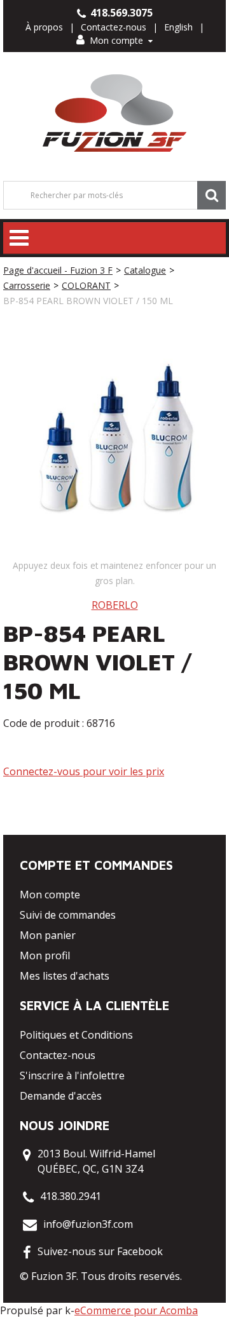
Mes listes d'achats (64, 976)
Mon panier (48, 935)
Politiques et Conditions (76, 1035)
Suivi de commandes (68, 915)
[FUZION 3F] (115, 113)
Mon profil (45, 955)
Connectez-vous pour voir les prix (83, 771)
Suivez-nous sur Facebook (100, 1251)
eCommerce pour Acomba (136, 1310)
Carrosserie (26, 285)
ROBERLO (115, 605)
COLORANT (86, 285)
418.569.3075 (120, 13)
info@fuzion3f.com (88, 1224)
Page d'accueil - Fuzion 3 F (58, 270)
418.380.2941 (70, 1196)
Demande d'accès (61, 1096)
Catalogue (145, 270)
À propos (44, 27)
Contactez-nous (113, 27)
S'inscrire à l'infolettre (72, 1075)
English (178, 27)
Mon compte (116, 40)
